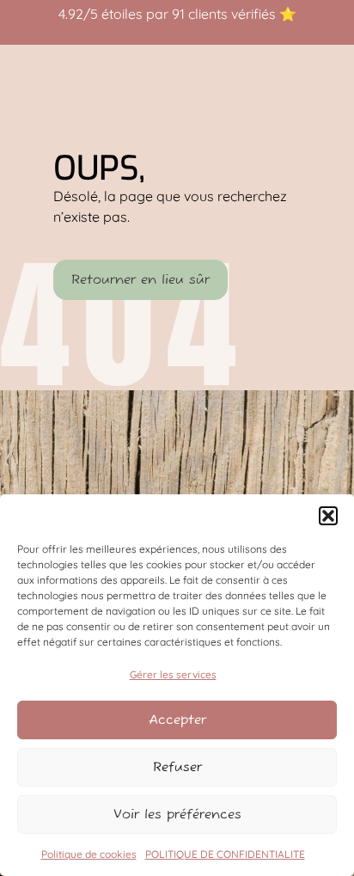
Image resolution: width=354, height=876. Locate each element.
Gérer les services (173, 674)
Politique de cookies (89, 854)
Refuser (177, 767)
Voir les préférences (177, 814)
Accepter (177, 720)
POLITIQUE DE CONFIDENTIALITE (225, 854)
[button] (328, 515)
